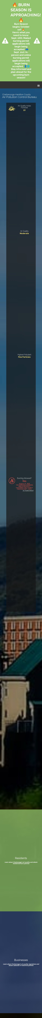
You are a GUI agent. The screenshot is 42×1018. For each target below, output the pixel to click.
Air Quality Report (28, 490)
